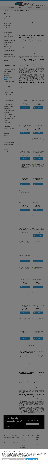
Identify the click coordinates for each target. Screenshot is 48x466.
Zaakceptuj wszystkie (32, 459)
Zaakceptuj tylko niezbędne (9, 459)
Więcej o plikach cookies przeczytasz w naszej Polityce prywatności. (15, 456)
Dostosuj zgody (21, 459)
